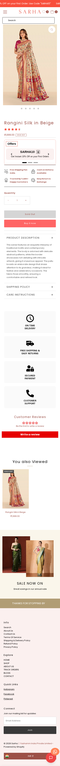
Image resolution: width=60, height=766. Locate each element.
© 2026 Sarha (11, 743)
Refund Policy (11, 643)
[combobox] (28, 20)
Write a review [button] (30, 434)
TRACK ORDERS (11, 669)
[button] (38, 152)
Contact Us (9, 634)
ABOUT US (9, 666)
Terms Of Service (12, 637)
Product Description (31, 237)
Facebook (9, 694)
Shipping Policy (30, 287)
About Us (8, 630)
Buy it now (30, 223)
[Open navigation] (5, 12)
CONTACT (9, 676)
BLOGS (7, 673)
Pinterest (8, 698)
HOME (7, 660)
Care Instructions (30, 295)
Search (7, 627)
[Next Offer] (48, 154)
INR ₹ (31, 756)
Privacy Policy (11, 647)
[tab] (24, 162)
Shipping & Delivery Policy (17, 640)
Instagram (9, 689)
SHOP (6, 663)
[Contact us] (55, 751)
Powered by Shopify (14, 746)
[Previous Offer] (12, 154)
